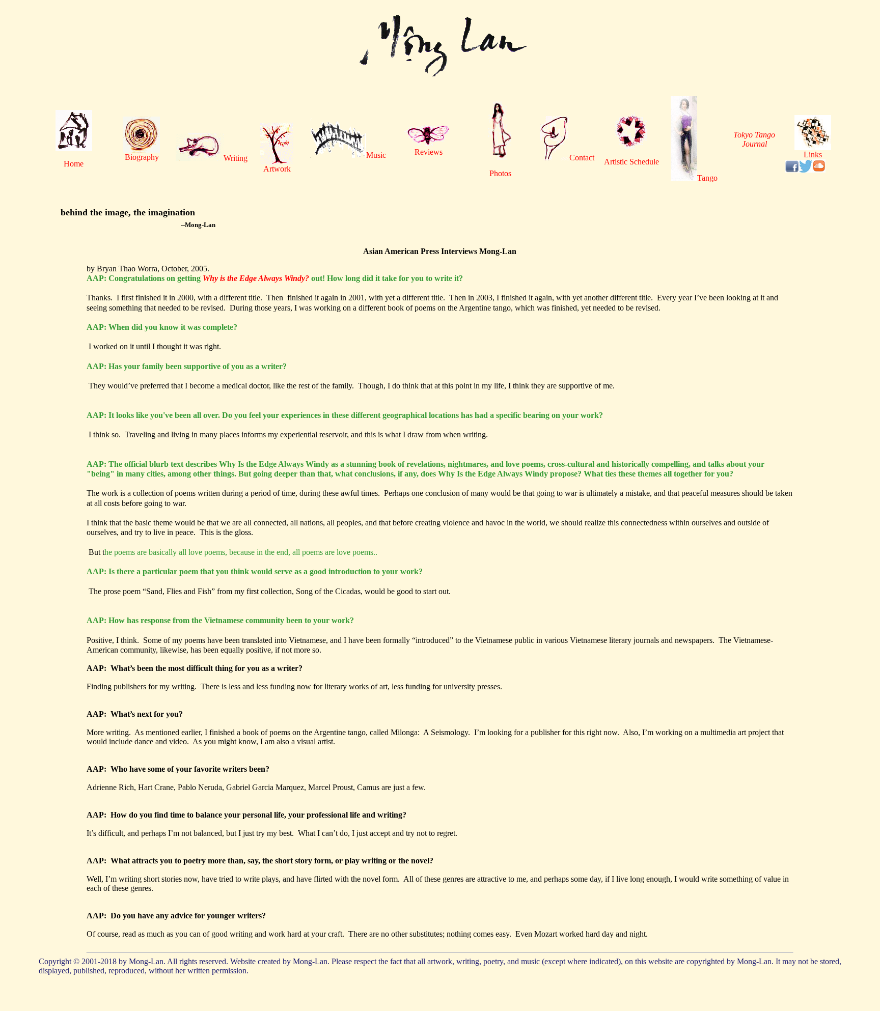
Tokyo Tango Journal (754, 139)
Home (74, 163)
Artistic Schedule (631, 161)
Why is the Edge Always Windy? (256, 278)
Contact (581, 157)
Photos (500, 173)
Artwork (277, 168)
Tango (707, 178)
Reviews (429, 152)
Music (376, 155)
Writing (236, 158)
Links (813, 154)
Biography (142, 157)
